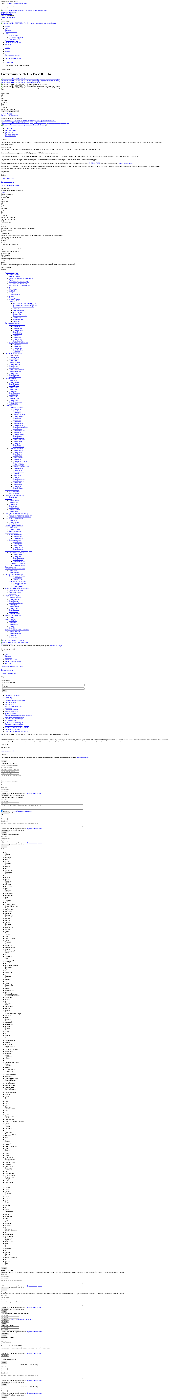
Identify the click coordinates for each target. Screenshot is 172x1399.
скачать (8, 751)
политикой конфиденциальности (22, 811)
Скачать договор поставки (10, 185)
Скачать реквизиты (7, 178)
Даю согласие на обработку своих (22, 793)
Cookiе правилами (82, 758)
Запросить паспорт (7, 182)
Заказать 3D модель (56, 646)
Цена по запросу (6, 113)
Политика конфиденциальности (12, 666)
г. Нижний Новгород (20, 3)
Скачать (4, 192)
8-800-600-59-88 (6, 14)
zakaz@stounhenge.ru (8, 17)
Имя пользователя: (8, 683)
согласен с (18, 811)
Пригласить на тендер (8, 673)
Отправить (5, 795)
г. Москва (9, 3)
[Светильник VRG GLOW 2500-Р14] (30, 79)
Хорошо (4, 761)
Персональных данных (34, 793)
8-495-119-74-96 (94, 163)
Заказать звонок (6, 644)
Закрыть (4, 832)
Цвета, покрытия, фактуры (10, 111)
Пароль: (5, 686)
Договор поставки (7, 670)
